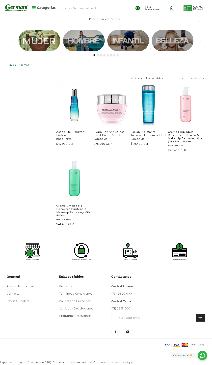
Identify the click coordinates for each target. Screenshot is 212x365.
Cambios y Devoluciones (76, 308)
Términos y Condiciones (75, 293)
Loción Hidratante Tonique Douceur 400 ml (148, 133)
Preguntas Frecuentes (75, 315)
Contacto (13, 293)
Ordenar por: (135, 78)
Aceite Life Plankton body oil (70, 133)
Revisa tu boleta (18, 301)
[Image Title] (115, 332)
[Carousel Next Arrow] (200, 21)
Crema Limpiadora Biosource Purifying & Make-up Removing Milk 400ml (73, 210)
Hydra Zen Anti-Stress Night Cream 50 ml (109, 133)
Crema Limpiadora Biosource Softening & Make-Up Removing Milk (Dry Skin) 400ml (185, 136)
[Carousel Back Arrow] (11, 40)
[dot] (94, 55)
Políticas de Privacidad (75, 301)
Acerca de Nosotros (20, 286)
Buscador (66, 286)
